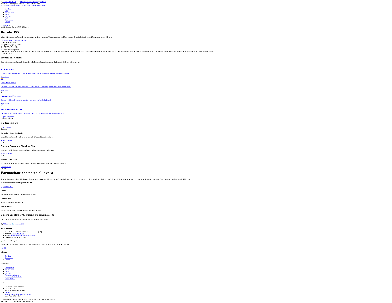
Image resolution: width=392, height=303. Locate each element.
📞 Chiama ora (6, 224)
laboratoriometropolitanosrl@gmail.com (33, 2)
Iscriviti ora (4, 25)
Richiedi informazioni (20, 40)
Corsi (6, 11)
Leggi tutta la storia (7, 187)
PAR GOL (8, 16)
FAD (6, 18)
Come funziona (6, 167)
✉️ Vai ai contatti (18, 224)
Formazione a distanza (12, 275)
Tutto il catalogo (6, 127)
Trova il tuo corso (6, 40)
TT (5, 248)
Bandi (7, 14)
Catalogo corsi (9, 268)
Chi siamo (8, 9)
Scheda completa (6, 140)
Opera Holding (64, 244)
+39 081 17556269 (9, 2)
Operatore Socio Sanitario (13, 277)
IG (2, 248)
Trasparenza (9, 20)
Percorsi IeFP (9, 12)
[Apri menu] (9, 25)
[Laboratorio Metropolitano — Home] (23, 5)
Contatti (7, 22)
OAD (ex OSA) (10, 279)
